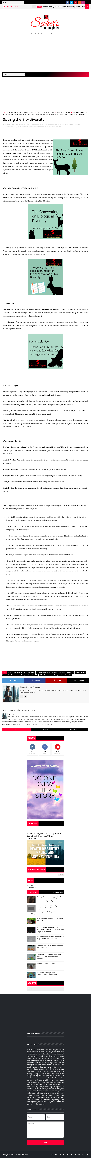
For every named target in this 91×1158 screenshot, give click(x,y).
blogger (16, 729)
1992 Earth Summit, (37, 124)
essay (26, 6)
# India (54, 672)
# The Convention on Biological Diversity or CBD (55, 675)
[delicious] (87, 1154)
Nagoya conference (63, 112)
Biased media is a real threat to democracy (50, 947)
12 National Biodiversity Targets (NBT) (21, 112)
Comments (58, 892)
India (52, 112)
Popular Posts (33, 892)
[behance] (79, 1154)
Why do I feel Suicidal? (47, 964)
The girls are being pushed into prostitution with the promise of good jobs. (49, 899)
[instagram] (83, 2)
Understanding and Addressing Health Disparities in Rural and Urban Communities (44, 836)
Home (5, 112)
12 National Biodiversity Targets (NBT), (17, 124)
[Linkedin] (87, 2)
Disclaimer (30, 885)
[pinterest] (75, 2)
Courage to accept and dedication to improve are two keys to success (50, 930)
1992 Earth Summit (42, 112)
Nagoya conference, (54, 124)
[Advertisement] (45, 52)
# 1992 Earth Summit (43, 672)
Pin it (59, 681)
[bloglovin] (67, 1154)
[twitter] (71, 2)
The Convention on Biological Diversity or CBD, (45, 127)
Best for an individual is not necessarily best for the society (49, 957)
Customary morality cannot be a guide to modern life (50, 938)
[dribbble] (71, 1154)
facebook (73, 729)
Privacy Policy (31, 887)
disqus (45, 729)
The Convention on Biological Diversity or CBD (51, 115)
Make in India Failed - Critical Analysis (50, 920)
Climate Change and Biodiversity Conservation (48, 974)
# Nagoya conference (66, 672)
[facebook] (67, 2)
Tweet (16, 681)
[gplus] (59, 1154)
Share (37, 681)
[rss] (79, 2)
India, (45, 124)
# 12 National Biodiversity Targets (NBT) (21, 672)
